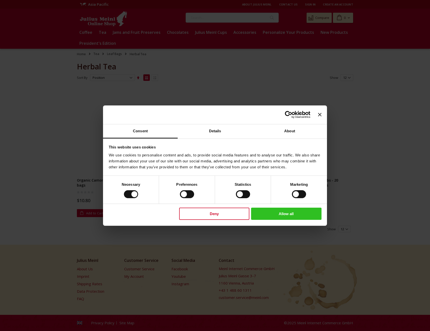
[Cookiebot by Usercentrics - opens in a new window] (288, 114)
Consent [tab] (140, 131)
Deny (214, 214)
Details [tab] (215, 131)
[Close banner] (320, 114)
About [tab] (289, 131)
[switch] (187, 195)
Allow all (286, 214)
